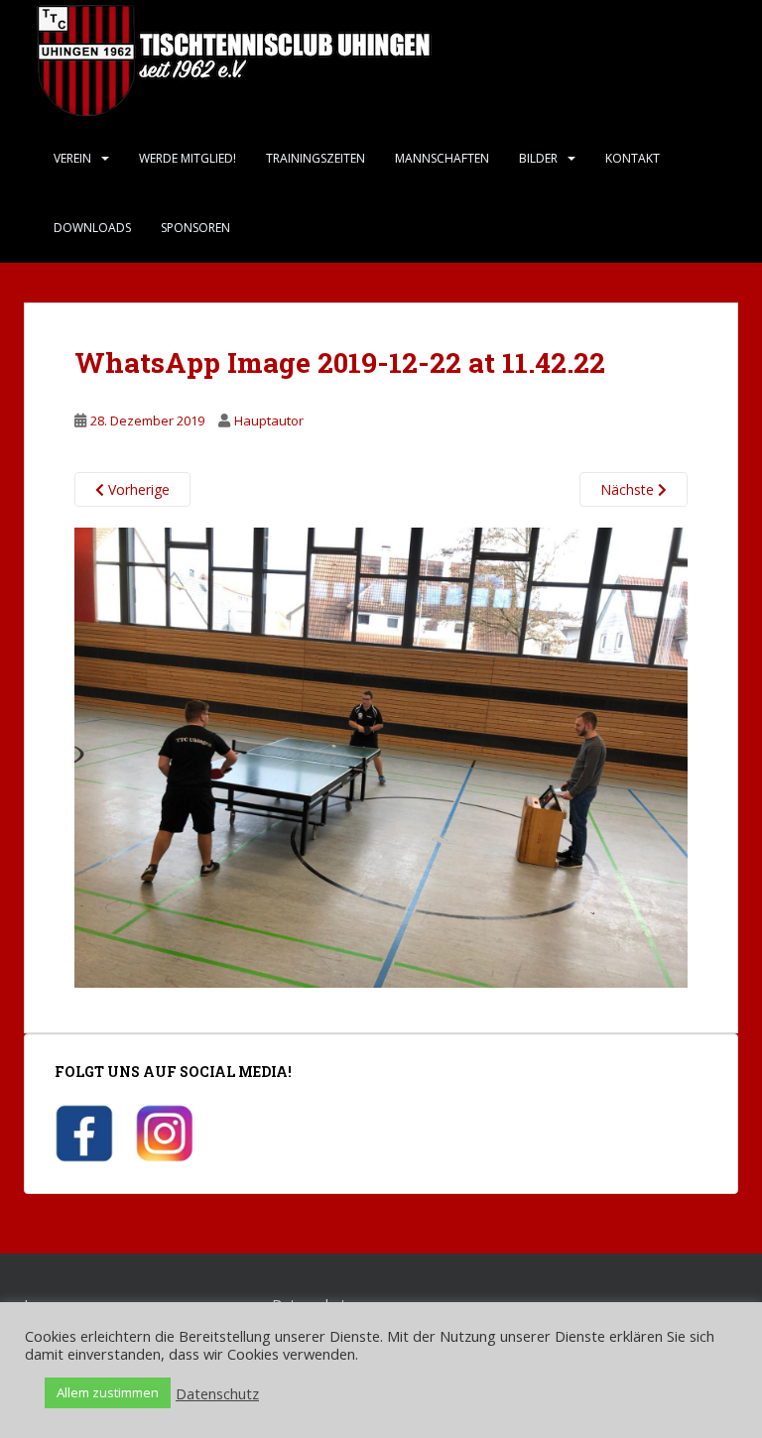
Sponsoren (195, 227)
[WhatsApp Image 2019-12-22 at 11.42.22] (381, 756)
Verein (72, 158)
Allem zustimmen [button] (108, 1392)
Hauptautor (269, 420)
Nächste (629, 489)
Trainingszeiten (315, 158)
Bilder (538, 158)
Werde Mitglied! (187, 158)
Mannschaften (442, 158)
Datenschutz (217, 1393)
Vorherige (137, 489)
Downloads (92, 227)
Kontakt (632, 158)
